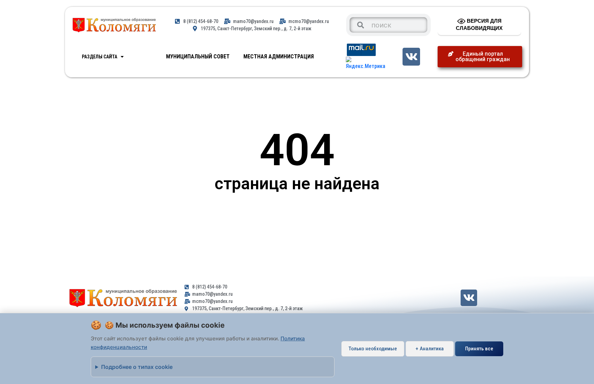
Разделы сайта (99, 56)
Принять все (479, 349)
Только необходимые (373, 349)
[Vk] (411, 56)
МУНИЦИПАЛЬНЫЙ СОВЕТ (198, 56)
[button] (480, 56)
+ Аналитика (430, 349)
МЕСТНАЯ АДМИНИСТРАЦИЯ (278, 56)
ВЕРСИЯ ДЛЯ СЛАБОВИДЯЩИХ (479, 24)
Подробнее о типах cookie (137, 366)
